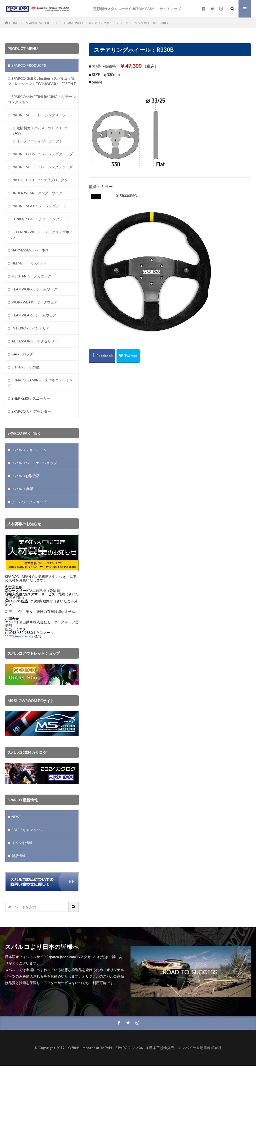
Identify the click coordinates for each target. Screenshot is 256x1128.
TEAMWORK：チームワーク (34, 289)
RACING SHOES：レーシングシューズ (42, 167)
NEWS (17, 817)
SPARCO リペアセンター (31, 411)
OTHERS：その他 (26, 367)
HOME (13, 23)
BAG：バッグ (22, 354)
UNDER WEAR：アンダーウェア (37, 193)
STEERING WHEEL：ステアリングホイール (89, 23)
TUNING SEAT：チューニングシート (41, 219)
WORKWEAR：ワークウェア (35, 302)
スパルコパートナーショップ (34, 463)
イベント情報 (22, 843)
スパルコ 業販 (22, 489)
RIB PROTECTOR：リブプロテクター (41, 180)
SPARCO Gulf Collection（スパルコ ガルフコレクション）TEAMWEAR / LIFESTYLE (42, 81)
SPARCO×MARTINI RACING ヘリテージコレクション (42, 99)
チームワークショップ (29, 502)
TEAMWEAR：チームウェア (34, 315)
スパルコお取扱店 (26, 476)
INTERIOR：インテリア (31, 328)
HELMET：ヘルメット (29, 263)
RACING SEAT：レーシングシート (39, 206)
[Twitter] (128, 356)
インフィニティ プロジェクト (39, 141)
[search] (74, 907)
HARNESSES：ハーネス (30, 250)
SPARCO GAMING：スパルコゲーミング (40, 382)
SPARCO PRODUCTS (39, 23)
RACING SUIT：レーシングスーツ (39, 115)
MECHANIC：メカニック (31, 276)
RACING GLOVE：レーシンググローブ (42, 154)
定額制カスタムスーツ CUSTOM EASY (123, 8)
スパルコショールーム (29, 450)
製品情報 (19, 856)
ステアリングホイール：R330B (147, 23)
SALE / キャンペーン (28, 830)
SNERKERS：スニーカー (31, 398)
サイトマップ (170, 8)
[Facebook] (102, 356)
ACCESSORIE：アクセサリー (35, 341)
